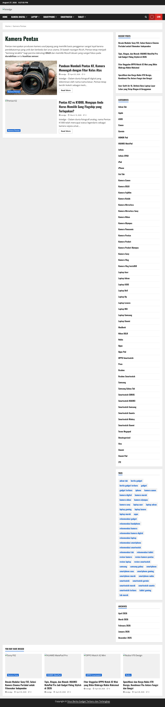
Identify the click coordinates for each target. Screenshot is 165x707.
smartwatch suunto (146, 585)
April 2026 (122, 613)
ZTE (119, 461)
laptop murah (125, 513)
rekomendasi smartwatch (130, 547)
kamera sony (125, 504)
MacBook (122, 327)
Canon (120, 125)
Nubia (120, 339)
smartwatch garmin (141, 580)
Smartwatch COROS (126, 394)
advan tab (124, 480)
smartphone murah (127, 575)
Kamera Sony (123, 253)
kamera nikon (125, 499)
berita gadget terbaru (129, 485)
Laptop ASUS (123, 284)
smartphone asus (127, 571)
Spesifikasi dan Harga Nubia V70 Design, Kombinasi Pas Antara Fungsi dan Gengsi (135, 76)
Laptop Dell (123, 290)
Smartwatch (66, 16)
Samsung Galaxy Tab (126, 388)
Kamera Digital (18, 16)
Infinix (121, 149)
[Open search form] (146, 16)
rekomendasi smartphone (130, 542)
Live (158, 16)
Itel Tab (121, 174)
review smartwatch (142, 561)
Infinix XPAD (123, 155)
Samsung (122, 382)
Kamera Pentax (14, 92)
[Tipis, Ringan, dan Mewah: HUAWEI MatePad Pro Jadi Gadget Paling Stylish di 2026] (62, 666)
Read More (67, 91)
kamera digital (126, 494)
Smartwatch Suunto (126, 413)
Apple (120, 112)
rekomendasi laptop (128, 537)
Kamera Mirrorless (126, 204)
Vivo (120, 443)
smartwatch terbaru (128, 590)
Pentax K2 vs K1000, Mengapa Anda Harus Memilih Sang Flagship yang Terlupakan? (31, 116)
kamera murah (141, 494)
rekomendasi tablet (145, 552)
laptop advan (151, 504)
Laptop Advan (124, 278)
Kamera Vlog (123, 259)
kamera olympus (141, 499)
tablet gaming (145, 590)
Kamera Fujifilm (124, 192)
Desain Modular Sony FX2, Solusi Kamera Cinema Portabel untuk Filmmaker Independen (138, 44)
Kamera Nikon (124, 217)
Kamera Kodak (124, 198)
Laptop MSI (123, 308)
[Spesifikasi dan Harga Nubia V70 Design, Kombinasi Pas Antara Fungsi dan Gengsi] (141, 666)
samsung (123, 566)
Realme (121, 370)
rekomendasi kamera (128, 528)
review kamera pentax (144, 556)
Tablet (81, 16)
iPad (120, 161)
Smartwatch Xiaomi (126, 425)
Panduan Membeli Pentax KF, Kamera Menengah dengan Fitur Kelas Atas (31, 78)
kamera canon (150, 490)
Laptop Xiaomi (124, 321)
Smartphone (49, 16)
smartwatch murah (127, 585)
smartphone (151, 566)
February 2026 (124, 625)
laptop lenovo (140, 509)
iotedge (63, 74)
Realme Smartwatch (126, 376)
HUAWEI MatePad (125, 143)
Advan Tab (122, 106)
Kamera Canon (124, 180)
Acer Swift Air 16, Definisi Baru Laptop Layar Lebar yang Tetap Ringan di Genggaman (136, 87)
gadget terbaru (126, 490)
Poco (120, 364)
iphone (138, 490)
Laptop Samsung (125, 314)
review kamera (126, 556)
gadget (144, 485)
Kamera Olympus (125, 223)
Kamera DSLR (124, 186)
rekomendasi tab (127, 552)
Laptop (34, 16)
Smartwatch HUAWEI (126, 400)
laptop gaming (125, 509)
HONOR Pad (123, 137)
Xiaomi (121, 449)
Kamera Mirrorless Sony (128, 210)
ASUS (120, 118)
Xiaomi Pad (122, 455)
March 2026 (123, 619)
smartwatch (124, 580)
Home (5, 16)
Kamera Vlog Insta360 (127, 265)
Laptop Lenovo (124, 302)
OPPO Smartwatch (125, 357)
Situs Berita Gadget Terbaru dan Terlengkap (88, 701)
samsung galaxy (136, 566)
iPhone (121, 168)
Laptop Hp (122, 296)
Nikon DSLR (123, 333)
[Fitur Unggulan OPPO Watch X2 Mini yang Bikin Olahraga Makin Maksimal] (102, 666)
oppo (136, 513)
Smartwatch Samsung (127, 406)
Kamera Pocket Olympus (128, 247)
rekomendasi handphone (130, 523)
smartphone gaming (145, 571)
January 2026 (124, 631)
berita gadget (136, 480)
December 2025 (125, 637)
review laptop (125, 561)
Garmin (121, 131)
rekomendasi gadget (128, 518)
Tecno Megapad (124, 431)
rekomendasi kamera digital (131, 533)
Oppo (120, 345)
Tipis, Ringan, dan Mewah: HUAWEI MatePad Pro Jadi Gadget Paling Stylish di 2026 (138, 55)
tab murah (124, 594)
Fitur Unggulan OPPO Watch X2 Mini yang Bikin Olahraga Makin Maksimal (137, 66)
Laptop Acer (123, 272)
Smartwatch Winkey (126, 419)
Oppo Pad (122, 351)
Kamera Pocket (124, 241)
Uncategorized (124, 437)
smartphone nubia (146, 575)
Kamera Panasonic (125, 229)
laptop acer (138, 504)
